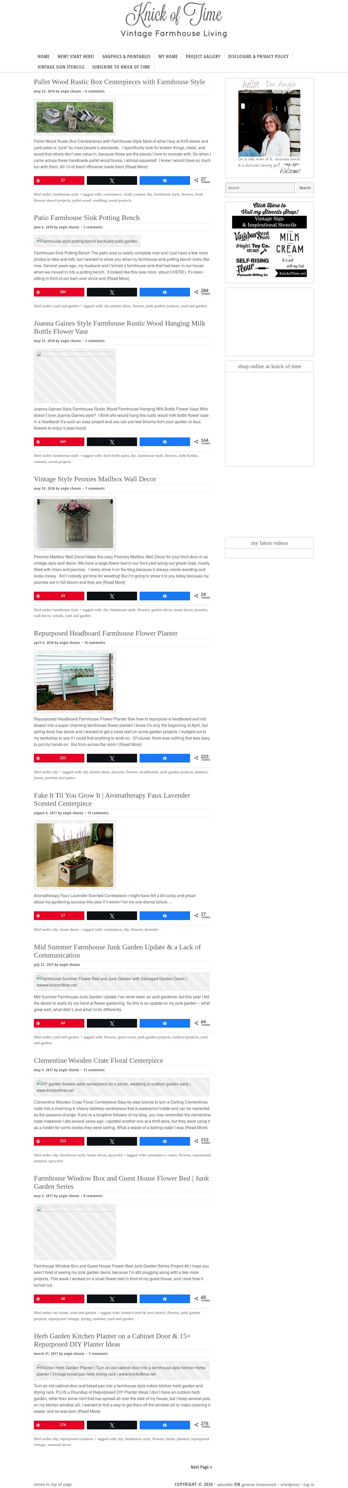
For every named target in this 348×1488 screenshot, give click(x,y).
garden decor (161, 610)
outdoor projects (185, 1037)
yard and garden (194, 306)
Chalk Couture (134, 194)
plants (38, 778)
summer (40, 462)
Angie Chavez (71, 91)
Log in (308, 1484)
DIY (149, 194)
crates (172, 1155)
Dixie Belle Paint (116, 456)
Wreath (57, 616)
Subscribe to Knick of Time (121, 67)
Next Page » (201, 1467)
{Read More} (136, 167)
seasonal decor (59, 1445)
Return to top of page (53, 1484)
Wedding (100, 200)
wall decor (42, 616)
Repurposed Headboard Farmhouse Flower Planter (106, 633)
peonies (201, 610)
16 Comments (94, 642)
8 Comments (93, 1195)
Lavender (151, 929)
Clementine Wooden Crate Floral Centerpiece (98, 1060)
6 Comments (95, 91)
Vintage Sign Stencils (61, 67)
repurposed (201, 1155)
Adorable (225, 1484)
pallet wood (81, 200)
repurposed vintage (63, 1319)
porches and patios (60, 778)
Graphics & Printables (126, 56)
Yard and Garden (66, 306)
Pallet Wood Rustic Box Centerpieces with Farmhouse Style (119, 82)
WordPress (289, 1484)
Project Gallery (203, 56)
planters (201, 772)
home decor (183, 610)
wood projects (120, 200)
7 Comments (95, 488)
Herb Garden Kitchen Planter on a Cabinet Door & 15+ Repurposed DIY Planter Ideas (112, 1340)
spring (86, 1319)
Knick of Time (174, 24)
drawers (118, 772)
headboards (149, 772)
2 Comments (95, 340)
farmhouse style (166, 194)
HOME (44, 56)
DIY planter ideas (117, 306)
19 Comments (98, 812)
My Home (168, 56)
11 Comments (94, 1069)
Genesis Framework (259, 1484)
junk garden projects (162, 306)
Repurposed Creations (76, 1439)
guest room (127, 1037)
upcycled (115, 1155)
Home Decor (69, 929)
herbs (170, 1439)
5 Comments (93, 227)
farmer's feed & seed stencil (143, 1313)
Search (305, 187)
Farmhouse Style (65, 194)
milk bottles (188, 456)
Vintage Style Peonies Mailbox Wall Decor (95, 479)
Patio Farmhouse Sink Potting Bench (87, 218)
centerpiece (112, 194)
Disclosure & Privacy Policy (258, 56)
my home (60, 1313)
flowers (187, 194)
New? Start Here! (76, 56)
